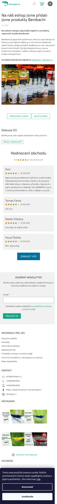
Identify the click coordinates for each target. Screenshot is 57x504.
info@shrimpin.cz (14, 376)
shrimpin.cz (11, 394)
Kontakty (6, 342)
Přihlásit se (11, 316)
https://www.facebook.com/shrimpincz (24, 389)
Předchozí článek (19, 116)
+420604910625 (13, 380)
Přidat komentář (12, 142)
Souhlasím (27, 496)
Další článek (41, 116)
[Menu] (50, 4)
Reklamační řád (8, 350)
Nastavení (27, 487)
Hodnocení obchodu (28, 153)
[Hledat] (34, 4)
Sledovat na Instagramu (26, 454)
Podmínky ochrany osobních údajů (17, 353)
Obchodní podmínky (11, 346)
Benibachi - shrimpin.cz (42, 59)
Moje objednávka (9, 361)
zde (38, 479)
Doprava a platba (9, 338)
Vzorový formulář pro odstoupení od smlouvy (22, 357)
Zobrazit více (28, 256)
